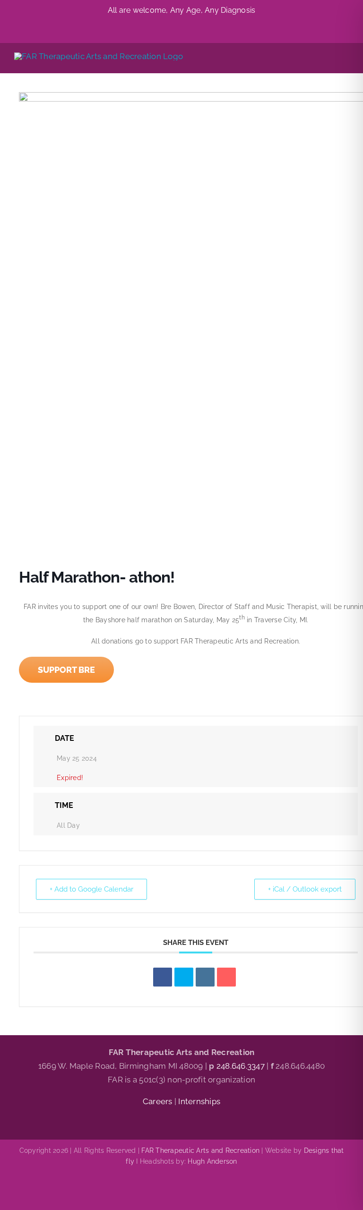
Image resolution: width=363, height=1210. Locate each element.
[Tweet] (183, 977)
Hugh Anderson (212, 1161)
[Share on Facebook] (162, 977)
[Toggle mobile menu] (345, 58)
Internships (199, 1101)
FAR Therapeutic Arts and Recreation (200, 1150)
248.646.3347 (240, 1066)
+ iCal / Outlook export (305, 889)
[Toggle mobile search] (328, 58)
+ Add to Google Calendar (91, 889)
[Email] (226, 977)
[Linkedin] (205, 977)
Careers (158, 1101)
